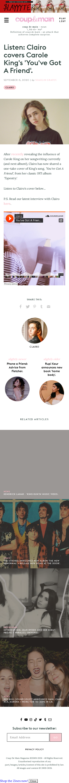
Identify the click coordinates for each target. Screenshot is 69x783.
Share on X (28, 307)
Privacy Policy (34, 749)
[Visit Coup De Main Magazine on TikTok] (35, 720)
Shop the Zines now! (14, 781)
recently (17, 154)
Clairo (10, 87)
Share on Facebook (21, 307)
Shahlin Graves (46, 80)
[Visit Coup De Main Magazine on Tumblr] (45, 720)
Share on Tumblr (42, 307)
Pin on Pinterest (35, 307)
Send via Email (49, 307)
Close (33, 781)
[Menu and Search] (6, 20)
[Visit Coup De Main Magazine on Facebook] (21, 720)
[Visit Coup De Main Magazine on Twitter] (40, 720)
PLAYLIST (62, 20)
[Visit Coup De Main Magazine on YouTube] (26, 720)
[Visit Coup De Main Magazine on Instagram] (31, 720)
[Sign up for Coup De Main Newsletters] (50, 720)
